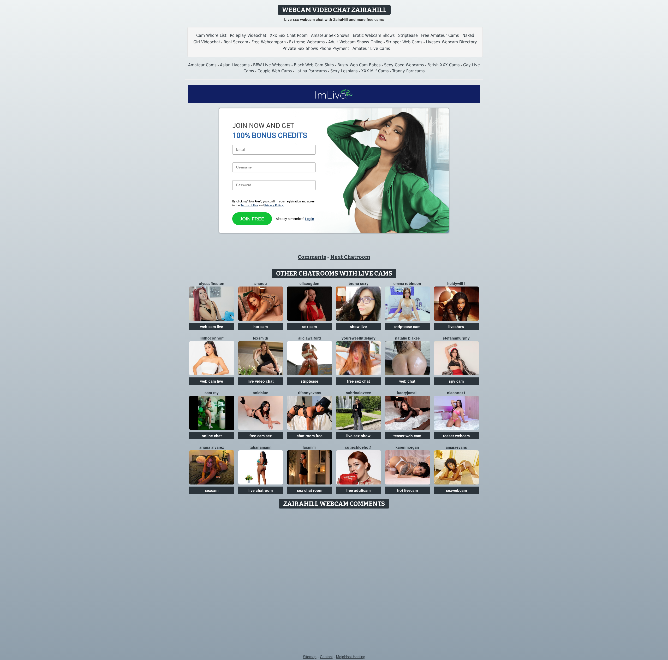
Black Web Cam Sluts (314, 64)
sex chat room (309, 490)
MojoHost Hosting (350, 656)
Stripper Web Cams (404, 41)
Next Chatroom (350, 257)
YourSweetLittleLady (358, 338)
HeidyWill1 (456, 283)
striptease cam (407, 326)
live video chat (261, 381)
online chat (212, 435)
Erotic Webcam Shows (374, 35)
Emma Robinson (407, 283)
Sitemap (310, 656)
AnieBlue (260, 392)
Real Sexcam (236, 41)
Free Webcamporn (269, 41)
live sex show (358, 435)
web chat (407, 381)
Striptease (408, 35)
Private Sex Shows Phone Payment (316, 48)
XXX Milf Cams (375, 70)
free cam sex (260, 435)
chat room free (310, 435)
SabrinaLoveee (358, 392)
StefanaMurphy (456, 338)
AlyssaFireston (211, 283)
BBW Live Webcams (271, 64)
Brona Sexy (358, 283)
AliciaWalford (309, 338)
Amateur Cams (202, 64)
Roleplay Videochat (248, 35)
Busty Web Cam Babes (359, 64)
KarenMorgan (407, 447)
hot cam (260, 326)
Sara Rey (212, 392)
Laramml (310, 447)
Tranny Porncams (408, 70)
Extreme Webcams (307, 41)
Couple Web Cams (275, 70)
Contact (326, 656)
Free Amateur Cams (440, 35)
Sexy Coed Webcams (404, 64)
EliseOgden (309, 283)
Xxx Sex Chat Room (289, 35)
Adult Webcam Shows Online (355, 41)
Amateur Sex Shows (330, 35)
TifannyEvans (309, 392)
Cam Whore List (211, 35)
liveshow (456, 326)
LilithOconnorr (212, 338)
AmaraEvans (456, 447)
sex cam (309, 326)
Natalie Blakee (407, 338)
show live (358, 326)
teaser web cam (407, 435)
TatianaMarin (260, 447)
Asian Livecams (235, 64)
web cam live (211, 326)
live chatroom (260, 490)
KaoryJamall (407, 392)
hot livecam (407, 490)
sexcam (211, 490)
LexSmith (260, 338)
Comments (312, 257)
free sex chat (358, 381)
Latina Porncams (311, 70)
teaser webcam (456, 435)
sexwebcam (456, 490)
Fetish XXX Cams (443, 64)
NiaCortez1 (456, 392)
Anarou (260, 283)
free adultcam (358, 490)
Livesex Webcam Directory (451, 41)
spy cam (456, 381)
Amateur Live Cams (371, 48)
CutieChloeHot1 (358, 447)
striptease (309, 381)
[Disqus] (334, 576)
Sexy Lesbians (344, 70)
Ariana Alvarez (211, 447)
